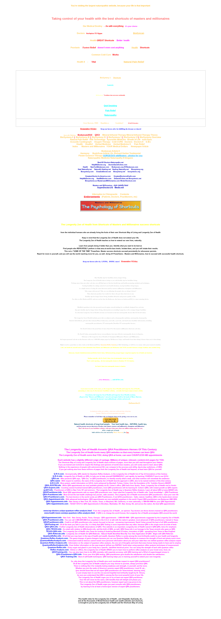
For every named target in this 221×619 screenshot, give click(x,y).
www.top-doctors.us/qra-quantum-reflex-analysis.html (67, 511)
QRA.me (55, 478)
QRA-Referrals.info (56, 534)
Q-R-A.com (59, 474)
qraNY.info (48, 490)
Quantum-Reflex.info (57, 547)
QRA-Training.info (69, 557)
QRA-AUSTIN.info (53, 485)
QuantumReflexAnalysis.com (53, 540)
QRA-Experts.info (52, 488)
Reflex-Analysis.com (59, 550)
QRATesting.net (52, 524)
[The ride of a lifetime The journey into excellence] (110, 210)
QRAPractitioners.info (53, 522)
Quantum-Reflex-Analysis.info (53, 543)
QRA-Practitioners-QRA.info (69, 554)
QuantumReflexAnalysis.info (55, 545)
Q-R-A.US (54, 483)
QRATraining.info (59, 552)
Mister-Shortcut (118, 432)
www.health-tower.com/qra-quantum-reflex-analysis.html (69, 513)
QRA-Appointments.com (57, 504)
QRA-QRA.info (51, 527)
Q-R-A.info (57, 476)
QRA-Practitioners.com (53, 497)
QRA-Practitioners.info (53, 520)
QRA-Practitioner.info (52, 494)
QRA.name (55, 481)
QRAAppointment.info (52, 517)
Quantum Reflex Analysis (108, 345)
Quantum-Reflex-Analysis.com (54, 538)
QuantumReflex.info (52, 536)
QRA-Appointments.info (57, 501)
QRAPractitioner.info (52, 492)
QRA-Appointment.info (54, 499)
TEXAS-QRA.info (53, 531)
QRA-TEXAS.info (53, 529)
